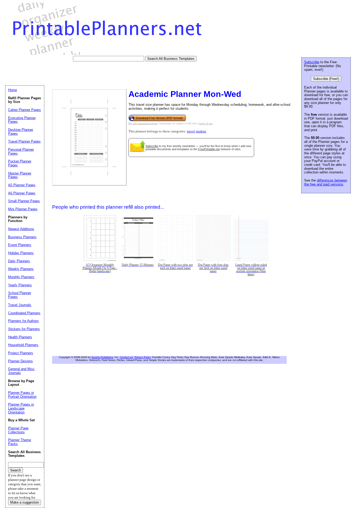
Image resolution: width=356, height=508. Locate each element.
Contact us (126, 357)
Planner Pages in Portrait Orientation (22, 395)
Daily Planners (19, 261)
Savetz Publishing (102, 357)
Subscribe (151, 146)
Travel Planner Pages (24, 141)
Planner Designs (20, 361)
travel (191, 131)
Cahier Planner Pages (24, 110)
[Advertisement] (100, 73)
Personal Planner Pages (21, 151)
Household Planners (23, 345)
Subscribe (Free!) (326, 79)
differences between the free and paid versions (325, 182)
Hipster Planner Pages (19, 175)
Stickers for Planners (24, 329)
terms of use (206, 123)
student (201, 131)
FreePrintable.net (209, 149)
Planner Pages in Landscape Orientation (21, 408)
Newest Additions (21, 229)
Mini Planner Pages (23, 209)
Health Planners (20, 337)
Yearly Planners (20, 285)
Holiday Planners (21, 253)
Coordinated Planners (24, 313)
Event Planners (19, 245)
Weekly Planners (21, 269)
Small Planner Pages (24, 201)
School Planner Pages (19, 295)
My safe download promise (143, 123)
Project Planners (20, 353)
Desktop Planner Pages (20, 132)
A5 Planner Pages (21, 185)
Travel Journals (19, 305)
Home (12, 90)
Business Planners (22, 237)
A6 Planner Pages (21, 193)
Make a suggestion (24, 502)
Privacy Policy (142, 357)
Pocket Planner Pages (19, 163)
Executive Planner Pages (22, 120)
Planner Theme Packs (19, 442)
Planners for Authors (23, 321)
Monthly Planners (21, 277)
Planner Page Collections (18, 430)
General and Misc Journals (21, 371)
